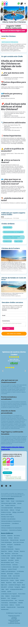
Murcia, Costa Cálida (6, 514)
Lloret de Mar (16, 576)
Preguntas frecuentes (14, 615)
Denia (23, 585)
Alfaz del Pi (4, 587)
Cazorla (12, 580)
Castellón (3, 547)
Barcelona (7, 553)
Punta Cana (15, 553)
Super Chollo (18, 241)
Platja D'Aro (4, 551)
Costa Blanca (15, 523)
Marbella (20, 602)
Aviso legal (14, 618)
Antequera (10, 544)
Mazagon (13, 598)
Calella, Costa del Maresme (8, 571)
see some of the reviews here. (14, 360)
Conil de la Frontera (6, 567)
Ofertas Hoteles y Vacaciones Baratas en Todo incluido (12, 237)
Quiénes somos (14, 621)
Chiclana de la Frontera (7, 600)
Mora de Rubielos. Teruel (7, 562)
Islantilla (3, 607)
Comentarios (6, 321)
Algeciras (19, 558)
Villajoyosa (3, 569)
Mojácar (7, 596)
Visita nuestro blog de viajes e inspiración (12, 448)
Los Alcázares (20, 571)
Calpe (2, 589)
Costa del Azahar (5, 525)
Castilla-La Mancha (10, 505)
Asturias (19, 503)
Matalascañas (4, 609)
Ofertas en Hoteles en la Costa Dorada (11, 528)
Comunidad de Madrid (7, 508)
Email (3, 315)
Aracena (3, 544)
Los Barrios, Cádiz (5, 556)
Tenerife (17, 605)
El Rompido (4, 576)
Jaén (2, 505)
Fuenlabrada (17, 544)
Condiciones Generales (14, 623)
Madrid (3, 582)
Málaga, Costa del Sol (18, 512)
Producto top (7, 241)
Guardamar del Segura (14, 585)
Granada (16, 551)
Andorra (22, 580)
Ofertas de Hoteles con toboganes (13, 232)
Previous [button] (2, 371)
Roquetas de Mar (11, 607)
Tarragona (10, 547)
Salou (2, 596)
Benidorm (3, 598)
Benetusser (16, 567)
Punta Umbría (21, 594)
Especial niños (7, 227)
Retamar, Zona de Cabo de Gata (9, 578)
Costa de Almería (5, 523)
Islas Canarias (4, 510)
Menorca (16, 538)
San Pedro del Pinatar (16, 556)
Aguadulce (4, 560)
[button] (25, 3)
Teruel (12, 501)
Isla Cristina (17, 535)
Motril (7, 589)
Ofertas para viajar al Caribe (8, 503)
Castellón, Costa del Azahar (8, 519)
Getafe (17, 560)
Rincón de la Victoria (18, 542)
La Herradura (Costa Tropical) (9, 594)
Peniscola (21, 600)
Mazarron (22, 551)
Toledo (7, 501)
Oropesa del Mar (15, 596)
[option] (14, 372)
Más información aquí (16, 496)
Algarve (23, 587)
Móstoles (3, 535)
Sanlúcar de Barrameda (7, 549)
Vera (16, 600)
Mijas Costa (4, 585)
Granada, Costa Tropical (7, 516)
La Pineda (10, 587)
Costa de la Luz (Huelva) (15, 530)
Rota (9, 598)
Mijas (2, 553)
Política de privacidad (14, 620)
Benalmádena (13, 602)
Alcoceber (11, 560)
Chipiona (17, 549)
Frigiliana (13, 558)
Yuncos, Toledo (5, 558)
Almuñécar (20, 582)
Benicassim (10, 573)
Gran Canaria (4, 605)
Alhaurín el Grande (6, 564)
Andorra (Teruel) (12, 569)
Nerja (14, 582)
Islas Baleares (17, 508)
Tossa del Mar (20, 607)
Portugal (18, 510)
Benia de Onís (4, 580)
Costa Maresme (20, 501)
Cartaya (10, 538)
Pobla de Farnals (14, 540)
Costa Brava (4, 530)
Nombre (4, 310)
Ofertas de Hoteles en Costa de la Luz (11, 521)
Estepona (17, 573)
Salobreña (9, 535)
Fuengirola (17, 587)
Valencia (12, 510)
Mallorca (12, 605)
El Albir (9, 576)
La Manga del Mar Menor (16, 589)
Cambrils (3, 591)
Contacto (14, 617)
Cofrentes (15, 564)
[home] (4, 3)
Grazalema (4, 538)
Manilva (10, 551)
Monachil (22, 540)
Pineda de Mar (5, 540)
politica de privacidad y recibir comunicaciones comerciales (13, 477)
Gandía (9, 591)
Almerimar (9, 582)
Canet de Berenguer (6, 542)
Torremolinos (4, 602)
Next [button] (25, 371)
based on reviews (14, 359)
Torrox (17, 562)
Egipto (2, 501)
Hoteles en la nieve (6, 512)
